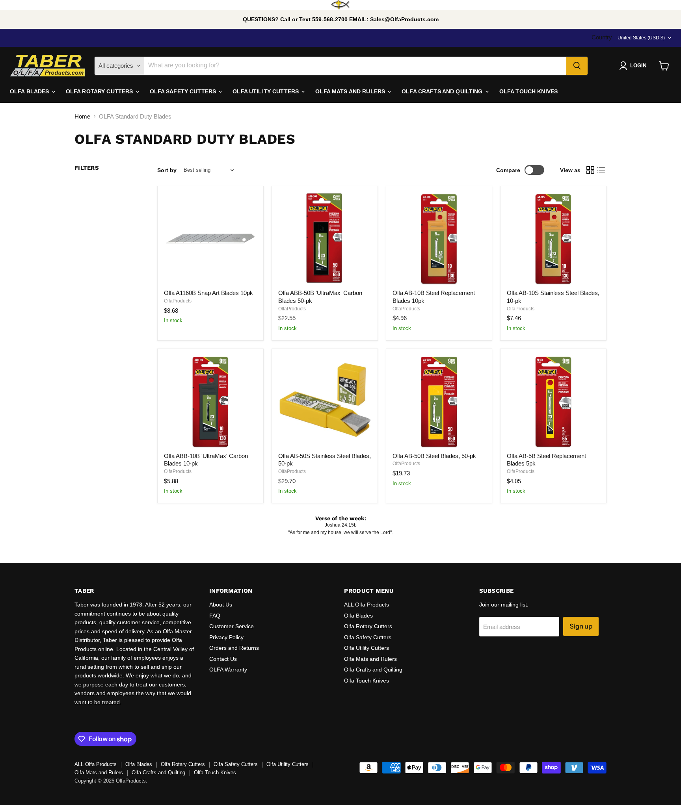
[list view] (601, 170)
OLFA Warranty (228, 669)
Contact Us (223, 659)
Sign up (580, 626)
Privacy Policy (226, 637)
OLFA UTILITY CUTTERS (266, 91)
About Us (220, 604)
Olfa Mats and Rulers (370, 659)
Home (82, 116)
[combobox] (355, 66)
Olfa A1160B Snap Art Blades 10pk (208, 292)
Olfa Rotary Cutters (368, 626)
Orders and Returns (234, 648)
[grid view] (590, 170)
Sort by (167, 170)
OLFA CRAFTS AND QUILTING (443, 91)
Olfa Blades (358, 615)
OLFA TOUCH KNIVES (528, 91)
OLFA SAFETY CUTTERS (184, 91)
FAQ (214, 615)
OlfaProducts (178, 301)
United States (641, 38)
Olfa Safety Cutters (367, 637)
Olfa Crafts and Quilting (373, 669)
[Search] (577, 66)
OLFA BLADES (30, 91)
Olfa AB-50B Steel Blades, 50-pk (434, 456)
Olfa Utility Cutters (366, 648)
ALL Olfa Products (366, 604)
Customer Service (231, 626)
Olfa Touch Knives (366, 680)
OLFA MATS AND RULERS (351, 91)
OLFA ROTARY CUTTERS (100, 91)
